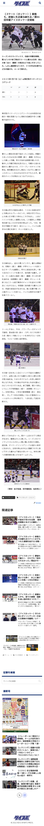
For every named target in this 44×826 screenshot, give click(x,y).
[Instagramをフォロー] (24, 795)
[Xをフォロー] (19, 795)
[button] (40, 681)
